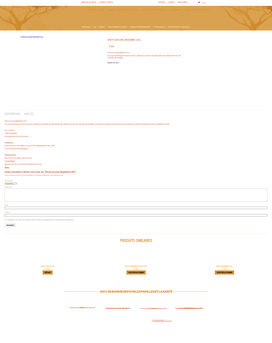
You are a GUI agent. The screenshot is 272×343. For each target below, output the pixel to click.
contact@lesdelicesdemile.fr (162, 321)
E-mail (7, 212)
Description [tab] (12, 114)
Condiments (176, 10)
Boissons (91, 10)
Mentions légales (129, 325)
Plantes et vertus (99, 328)
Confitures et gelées (128, 10)
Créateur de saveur (100, 323)
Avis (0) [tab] (29, 114)
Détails (48, 272)
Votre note (9, 181)
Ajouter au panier (136, 272)
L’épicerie (97, 325)
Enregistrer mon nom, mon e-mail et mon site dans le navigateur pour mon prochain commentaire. (40, 220)
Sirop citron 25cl (48, 266)
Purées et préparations (154, 10)
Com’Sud (145, 340)
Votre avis (9, 187)
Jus (101, 10)
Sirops (111, 10)
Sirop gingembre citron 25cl (136, 266)
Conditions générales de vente (133, 323)
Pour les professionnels (198, 10)
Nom (7, 205)
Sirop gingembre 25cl (224, 266)
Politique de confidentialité (132, 328)
